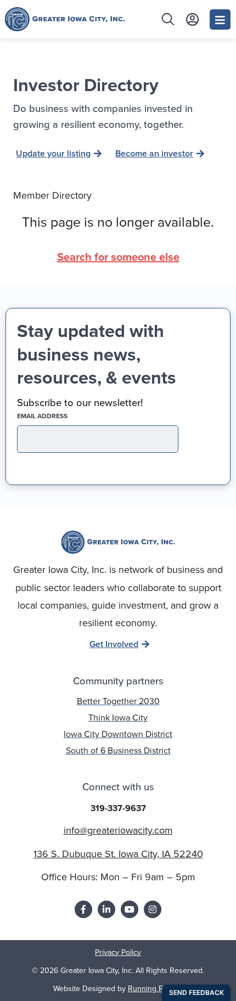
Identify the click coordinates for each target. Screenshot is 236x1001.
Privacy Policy (118, 952)
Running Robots (155, 988)
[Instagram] (152, 909)
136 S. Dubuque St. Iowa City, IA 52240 (118, 854)
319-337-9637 (118, 808)
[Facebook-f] (83, 909)
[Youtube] (129, 909)
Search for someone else (118, 257)
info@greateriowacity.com (118, 830)
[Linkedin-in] (106, 909)
